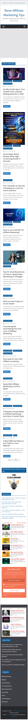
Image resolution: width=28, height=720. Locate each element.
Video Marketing (7, 266)
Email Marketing (17, 145)
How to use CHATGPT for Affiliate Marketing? (13, 231)
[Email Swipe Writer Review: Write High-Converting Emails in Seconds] (14, 128)
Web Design (5, 701)
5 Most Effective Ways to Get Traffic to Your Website (13, 443)
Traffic (15, 263)
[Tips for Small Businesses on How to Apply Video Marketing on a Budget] (14, 257)
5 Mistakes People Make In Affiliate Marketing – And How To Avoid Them (13, 413)
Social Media (5, 692)
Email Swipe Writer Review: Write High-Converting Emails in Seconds (11, 157)
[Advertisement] (14, 43)
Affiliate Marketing (8, 81)
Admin (12, 86)
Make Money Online (8, 83)
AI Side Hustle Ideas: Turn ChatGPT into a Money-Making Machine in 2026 (14, 91)
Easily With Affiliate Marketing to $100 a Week (11, 386)
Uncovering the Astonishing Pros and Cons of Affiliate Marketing (12, 330)
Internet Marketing (18, 81)
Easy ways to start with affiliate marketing (12, 360)
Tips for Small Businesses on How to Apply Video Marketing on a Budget (14, 274)
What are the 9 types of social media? (13, 302)
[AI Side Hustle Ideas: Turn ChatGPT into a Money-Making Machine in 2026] (14, 74)
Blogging (4, 679)
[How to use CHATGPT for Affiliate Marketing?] (14, 215)
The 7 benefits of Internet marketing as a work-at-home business (16, 3)
